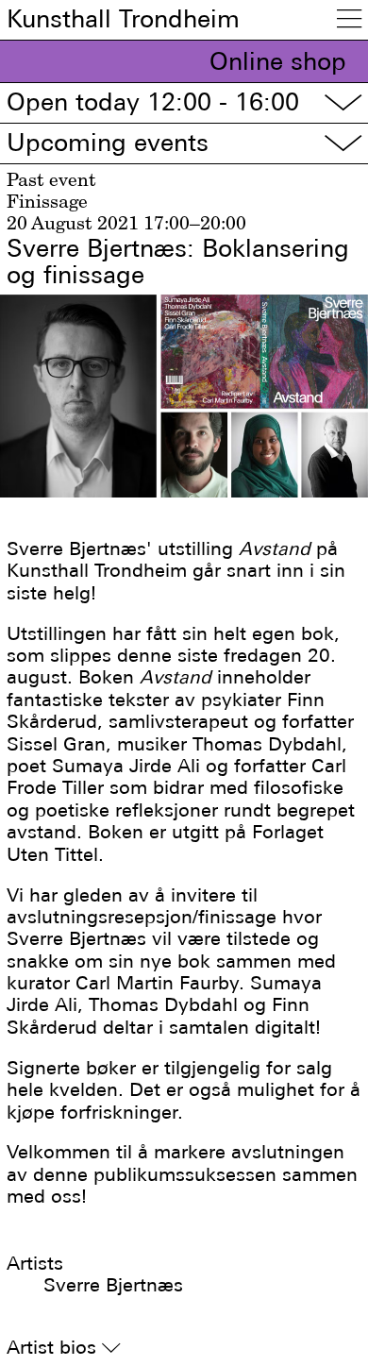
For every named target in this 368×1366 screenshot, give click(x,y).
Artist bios (64, 1347)
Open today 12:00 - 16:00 (183, 102)
